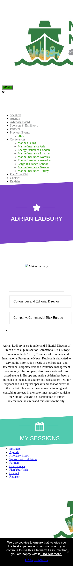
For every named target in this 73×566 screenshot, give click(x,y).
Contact (14, 177)
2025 (21, 136)
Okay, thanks (36, 560)
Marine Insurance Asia (31, 146)
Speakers (15, 115)
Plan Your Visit (19, 174)
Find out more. (51, 554)
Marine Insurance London (34, 153)
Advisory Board (20, 122)
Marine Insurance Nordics (34, 157)
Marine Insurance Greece (33, 167)
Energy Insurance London (34, 150)
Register (15, 181)
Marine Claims (27, 143)
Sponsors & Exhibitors (24, 125)
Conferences (17, 139)
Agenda (15, 118)
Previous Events (20, 132)
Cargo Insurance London (33, 163)
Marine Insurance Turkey (33, 170)
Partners (15, 129)
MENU (7, 87)
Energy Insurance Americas (35, 160)
